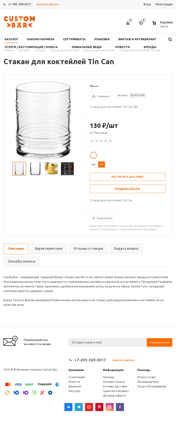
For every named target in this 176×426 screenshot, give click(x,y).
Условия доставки (115, 386)
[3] (101, 141)
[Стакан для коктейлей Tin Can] (43, 120)
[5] (110, 141)
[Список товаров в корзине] (163, 25)
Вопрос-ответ (146, 377)
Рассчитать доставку (127, 177)
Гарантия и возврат (116, 390)
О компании (77, 377)
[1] (92, 141)
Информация (113, 370)
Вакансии (75, 386)
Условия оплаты (114, 381)
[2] (96, 141)
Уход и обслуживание (151, 386)
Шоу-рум (74, 390)
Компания (76, 370)
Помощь (143, 370)
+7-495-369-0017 (19, 4)
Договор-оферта (114, 395)
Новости (74, 381)
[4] (106, 141)
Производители (148, 381)
